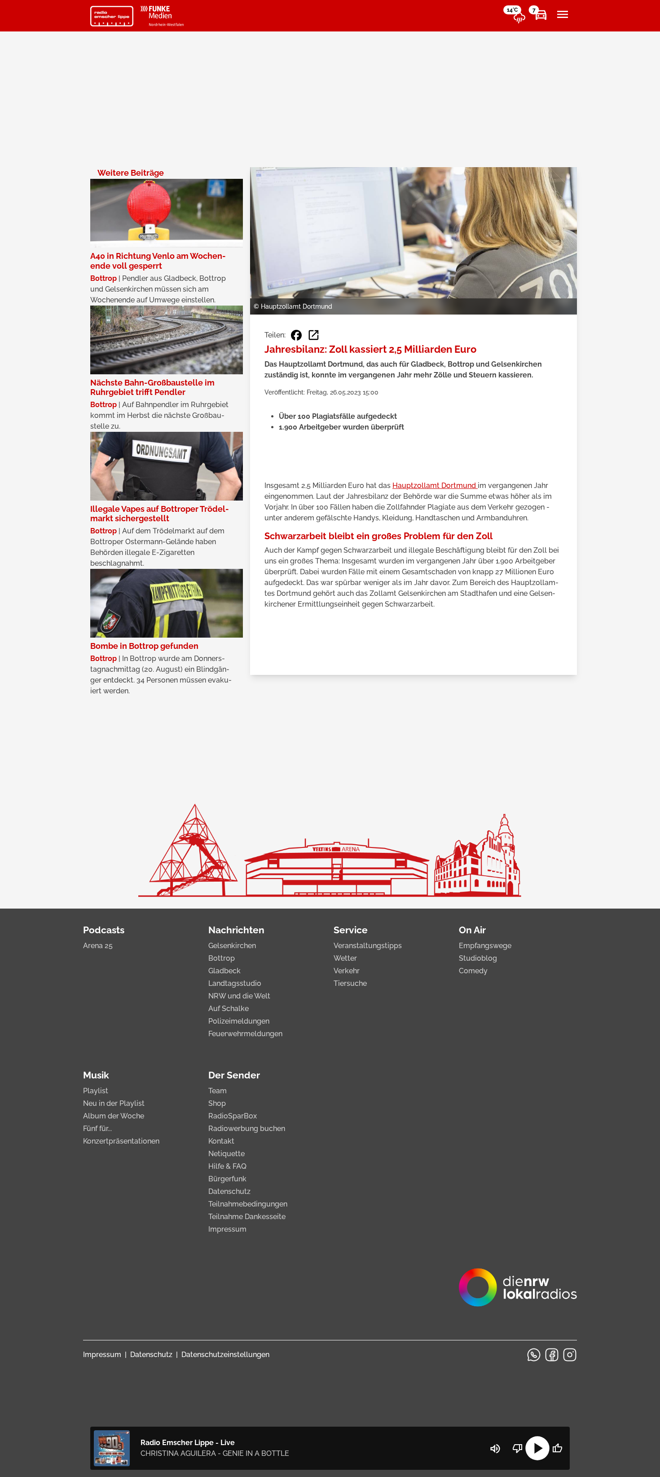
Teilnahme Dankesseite (247, 1216)
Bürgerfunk (227, 1179)
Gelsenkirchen (232, 945)
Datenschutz (229, 1191)
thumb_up (557, 1448)
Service (351, 930)
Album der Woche (113, 1116)
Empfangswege (485, 945)
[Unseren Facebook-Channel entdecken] (552, 1355)
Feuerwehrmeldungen (245, 1033)
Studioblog (478, 958)
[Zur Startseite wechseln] (111, 16)
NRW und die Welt (239, 996)
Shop (217, 1103)
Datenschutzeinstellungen (225, 1354)
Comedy (473, 971)
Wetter (345, 958)
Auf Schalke (228, 1008)
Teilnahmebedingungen (247, 1204)
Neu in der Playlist (114, 1103)
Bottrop (221, 958)
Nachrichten (236, 930)
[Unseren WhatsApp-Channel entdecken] (534, 1355)
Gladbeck (224, 971)
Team (217, 1091)
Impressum (227, 1229)
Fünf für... (97, 1128)
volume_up (495, 1448)
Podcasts (103, 930)
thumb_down (517, 1448)
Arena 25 (98, 945)
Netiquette (226, 1153)
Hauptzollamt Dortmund (435, 485)
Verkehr (347, 971)
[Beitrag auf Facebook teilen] (296, 335)
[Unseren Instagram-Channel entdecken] (570, 1355)
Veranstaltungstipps (368, 945)
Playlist (95, 1091)
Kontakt (221, 1141)
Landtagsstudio (234, 983)
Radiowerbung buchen (246, 1128)
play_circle (537, 1448)
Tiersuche (350, 983)
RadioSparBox (232, 1116)
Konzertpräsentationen (121, 1141)
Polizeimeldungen (238, 1021)
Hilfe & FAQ (227, 1166)
